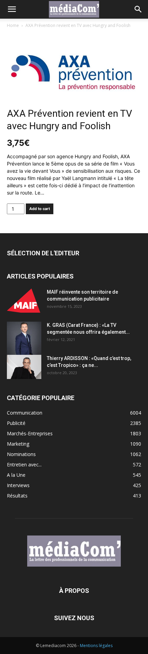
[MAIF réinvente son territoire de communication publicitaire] (24, 300)
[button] (12, 9)
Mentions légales (96, 645)
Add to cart (39, 208)
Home (13, 25)
